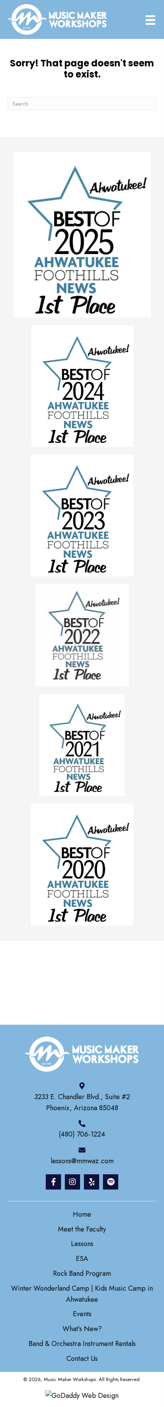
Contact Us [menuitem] (82, 1359)
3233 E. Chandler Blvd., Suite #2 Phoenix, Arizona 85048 (82, 1102)
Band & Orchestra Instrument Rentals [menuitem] (82, 1344)
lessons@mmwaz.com (82, 1161)
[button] (53, 1182)
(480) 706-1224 (82, 1134)
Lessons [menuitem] (82, 1244)
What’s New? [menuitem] (82, 1329)
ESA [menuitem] (82, 1259)
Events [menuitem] (82, 1314)
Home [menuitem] (82, 1214)
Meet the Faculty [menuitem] (82, 1229)
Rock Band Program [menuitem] (82, 1273)
